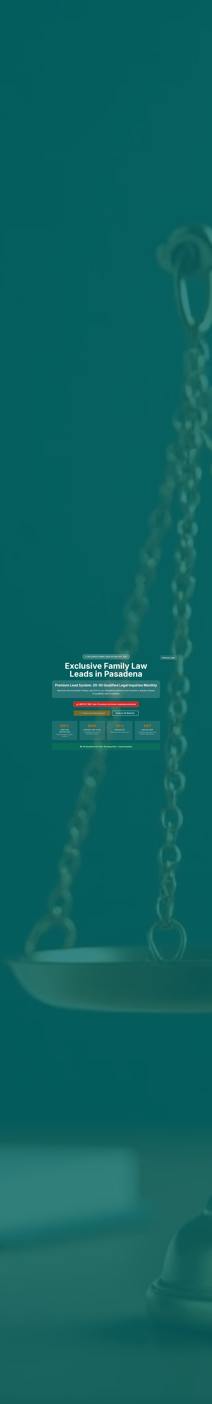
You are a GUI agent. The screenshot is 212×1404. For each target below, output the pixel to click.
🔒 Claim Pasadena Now (92, 713)
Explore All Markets (125, 713)
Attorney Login (168, 658)
